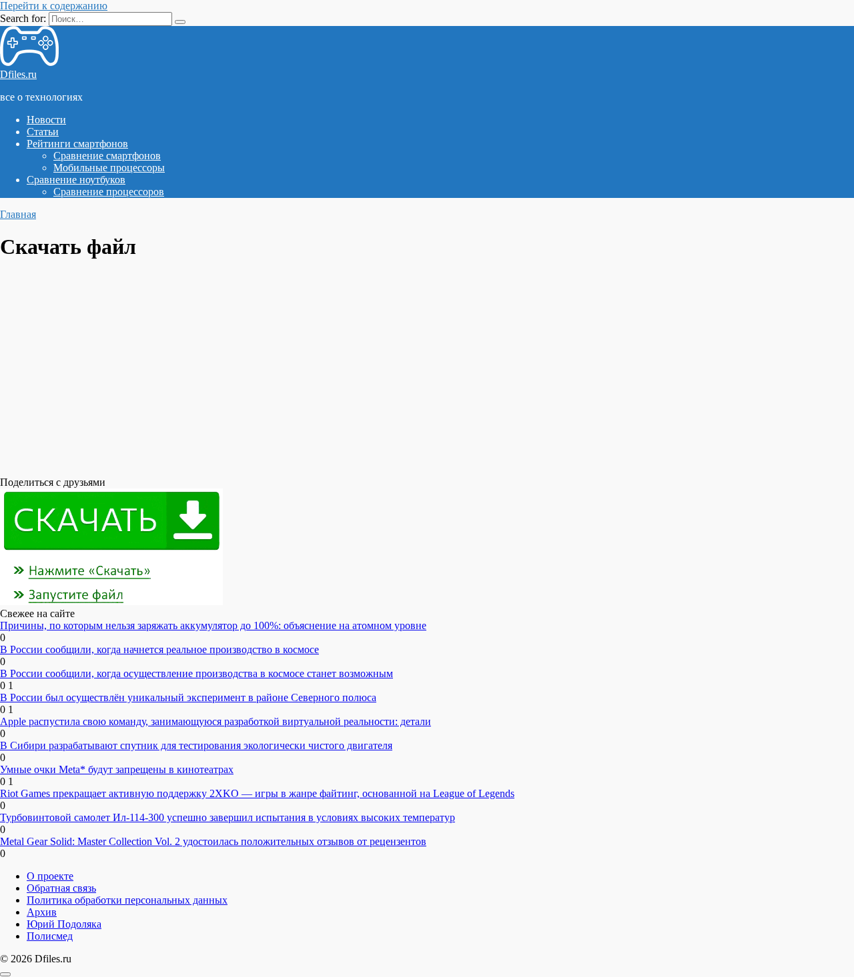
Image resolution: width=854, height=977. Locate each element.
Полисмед (50, 936)
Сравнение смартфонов (107, 155)
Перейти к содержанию (53, 5)
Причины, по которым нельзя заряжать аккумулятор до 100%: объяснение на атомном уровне (213, 625)
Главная (18, 214)
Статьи (43, 131)
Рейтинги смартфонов (77, 143)
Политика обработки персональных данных (127, 900)
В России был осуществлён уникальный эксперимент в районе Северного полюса (188, 697)
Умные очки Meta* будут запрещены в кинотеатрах (117, 769)
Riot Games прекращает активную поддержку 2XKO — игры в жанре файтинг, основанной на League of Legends (257, 793)
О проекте (50, 876)
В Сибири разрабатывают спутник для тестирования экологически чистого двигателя (196, 745)
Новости (46, 119)
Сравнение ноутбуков (76, 179)
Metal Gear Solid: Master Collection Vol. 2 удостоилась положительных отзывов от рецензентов (213, 841)
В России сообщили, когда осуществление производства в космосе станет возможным (196, 673)
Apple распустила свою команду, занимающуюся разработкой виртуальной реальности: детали (215, 721)
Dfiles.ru (18, 74)
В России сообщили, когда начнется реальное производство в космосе (159, 649)
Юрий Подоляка (64, 924)
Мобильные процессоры (109, 167)
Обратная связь (61, 888)
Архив (42, 912)
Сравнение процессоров (108, 191)
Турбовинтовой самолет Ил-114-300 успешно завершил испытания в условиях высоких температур (227, 817)
